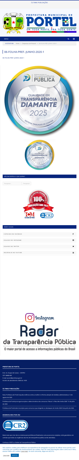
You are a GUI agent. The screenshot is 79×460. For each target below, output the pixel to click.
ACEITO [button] (14, 455)
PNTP (11, 442)
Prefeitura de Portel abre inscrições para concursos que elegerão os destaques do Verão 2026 (32, 408)
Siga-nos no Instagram (12, 240)
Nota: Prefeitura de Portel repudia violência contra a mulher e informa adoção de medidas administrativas (36, 395)
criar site (15, 435)
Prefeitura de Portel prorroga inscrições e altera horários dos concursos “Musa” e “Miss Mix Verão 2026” (39, 5)
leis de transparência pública (35, 438)
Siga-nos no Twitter (11, 246)
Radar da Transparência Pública (25, 442)
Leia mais (24, 451)
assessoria (50, 435)
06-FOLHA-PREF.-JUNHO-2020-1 (13, 58)
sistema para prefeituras (28, 435)
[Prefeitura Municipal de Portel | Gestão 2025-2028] (39, 22)
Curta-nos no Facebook (13, 234)
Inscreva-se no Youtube (13, 252)
